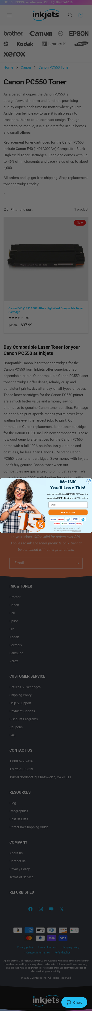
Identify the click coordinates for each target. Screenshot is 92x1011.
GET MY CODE (68, 512)
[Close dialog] (89, 481)
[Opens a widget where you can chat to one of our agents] (74, 1003)
